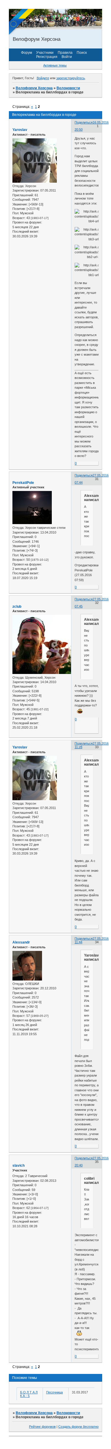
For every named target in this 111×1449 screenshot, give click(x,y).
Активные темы (55, 65)
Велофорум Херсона (34, 88)
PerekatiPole (23, 483)
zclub (16, 606)
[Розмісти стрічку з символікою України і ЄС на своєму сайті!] (22, 22)
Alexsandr (21, 942)
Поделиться (84, 122)
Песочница (54, 1392)
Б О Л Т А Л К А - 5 (29, 1394)
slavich (18, 1165)
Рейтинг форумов (42, 1426)
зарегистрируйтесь (70, 78)
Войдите (43, 78)
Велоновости (68, 88)
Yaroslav (19, 130)
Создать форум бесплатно (78, 1426)
